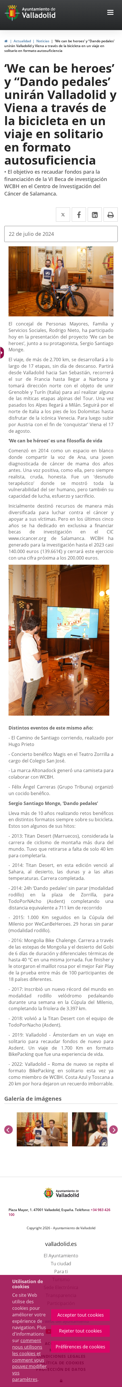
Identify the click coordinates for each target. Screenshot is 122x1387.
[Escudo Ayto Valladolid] (49, 1193)
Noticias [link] (42, 41)
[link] (5, 41)
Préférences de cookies (80, 1347)
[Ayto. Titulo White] (39, 12)
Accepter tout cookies (80, 1315)
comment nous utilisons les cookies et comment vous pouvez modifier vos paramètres (29, 1359)
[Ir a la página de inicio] (13, 12)
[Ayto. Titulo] (67, 1193)
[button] (110, 13)
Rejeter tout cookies (80, 1331)
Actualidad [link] (22, 41)
